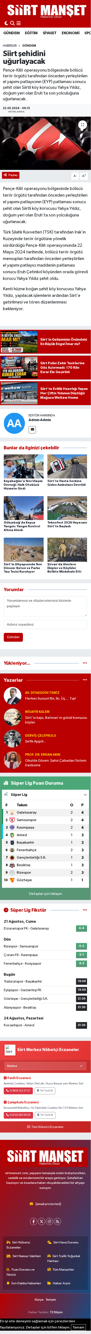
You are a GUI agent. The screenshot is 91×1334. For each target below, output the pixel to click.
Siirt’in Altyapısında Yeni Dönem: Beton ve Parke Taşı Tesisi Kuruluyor (23, 568)
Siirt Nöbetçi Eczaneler (18, 1245)
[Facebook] (33, 1221)
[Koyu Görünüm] (6, 24)
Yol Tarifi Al (46, 1090)
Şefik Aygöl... (35, 741)
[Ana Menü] (19, 24)
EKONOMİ (70, 33)
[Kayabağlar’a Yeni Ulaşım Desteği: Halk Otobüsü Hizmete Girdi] (24, 466)
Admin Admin (40, 420)
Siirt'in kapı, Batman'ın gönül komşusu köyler (56, 720)
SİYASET (50, 33)
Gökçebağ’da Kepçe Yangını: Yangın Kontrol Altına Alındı (22, 526)
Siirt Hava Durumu (65, 1242)
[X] (41, 1221)
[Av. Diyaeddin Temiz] (12, 696)
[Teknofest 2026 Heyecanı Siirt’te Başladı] (67, 508)
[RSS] (57, 1221)
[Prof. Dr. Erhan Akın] (12, 760)
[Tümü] (85, 663)
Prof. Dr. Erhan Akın (42, 754)
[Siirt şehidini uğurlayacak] (45, 143)
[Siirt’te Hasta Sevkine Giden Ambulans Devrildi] (67, 466)
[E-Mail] (32, 429)
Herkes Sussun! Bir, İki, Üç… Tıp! (50, 698)
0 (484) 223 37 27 (20, 1090)
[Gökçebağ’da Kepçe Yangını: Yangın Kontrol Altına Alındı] (24, 508)
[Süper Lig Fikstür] (85, 910)
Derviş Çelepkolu (40, 735)
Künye (39, 1299)
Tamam (78, 1327)
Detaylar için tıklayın (45, 894)
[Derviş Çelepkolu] (12, 738)
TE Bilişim (56, 1312)
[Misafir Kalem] (12, 717)
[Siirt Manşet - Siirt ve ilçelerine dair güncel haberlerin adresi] (47, 11)
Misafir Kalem (37, 711)
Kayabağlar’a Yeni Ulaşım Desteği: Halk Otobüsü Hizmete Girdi (23, 485)
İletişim (51, 1299)
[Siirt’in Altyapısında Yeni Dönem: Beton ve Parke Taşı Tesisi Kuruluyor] (24, 549)
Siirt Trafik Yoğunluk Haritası (63, 1258)
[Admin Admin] (14, 423)
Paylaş (13, 175)
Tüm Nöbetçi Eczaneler (47, 1127)
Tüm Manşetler (63, 1269)
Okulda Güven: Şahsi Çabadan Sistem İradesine (55, 763)
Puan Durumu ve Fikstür (21, 1272)
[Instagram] (49, 1221)
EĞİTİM (31, 33)
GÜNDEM (11, 33)
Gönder (13, 637)
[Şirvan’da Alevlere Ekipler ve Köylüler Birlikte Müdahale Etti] (67, 549)
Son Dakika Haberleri (26, 1283)
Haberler (10, 45)
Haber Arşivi (61, 1283)
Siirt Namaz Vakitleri (27, 1256)
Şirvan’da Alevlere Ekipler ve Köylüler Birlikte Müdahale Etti (64, 568)
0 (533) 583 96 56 (20, 1115)
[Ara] (12, 24)
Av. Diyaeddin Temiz (42, 693)
